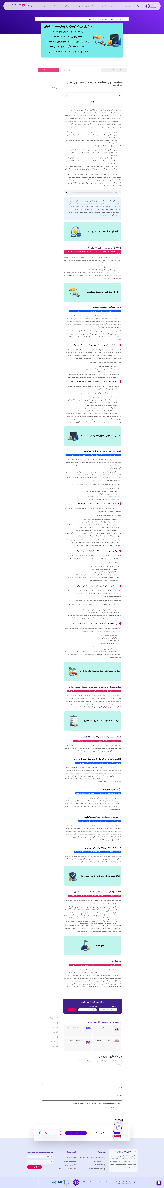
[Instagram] (67, 70)
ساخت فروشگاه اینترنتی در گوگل (74, 1028)
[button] (138, 6)
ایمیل (119, 1095)
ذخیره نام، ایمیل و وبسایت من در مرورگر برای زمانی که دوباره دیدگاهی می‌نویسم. (96, 1103)
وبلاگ (54, 6)
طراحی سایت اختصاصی (108, 6)
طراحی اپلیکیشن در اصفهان (103, 1028)
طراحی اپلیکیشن (127, 6)
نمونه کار (67, 6)
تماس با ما (31, 6)
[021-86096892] (23, 5)
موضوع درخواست (92, 1006)
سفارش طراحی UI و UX (103, 1041)
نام (120, 1088)
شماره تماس (114, 1006)
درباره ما (44, 6)
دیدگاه (119, 1065)
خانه (125, 19)
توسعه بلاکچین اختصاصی (86, 6)
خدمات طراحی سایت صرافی (74, 1041)
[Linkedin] (69, 70)
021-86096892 (16, 5)
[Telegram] (64, 70)
